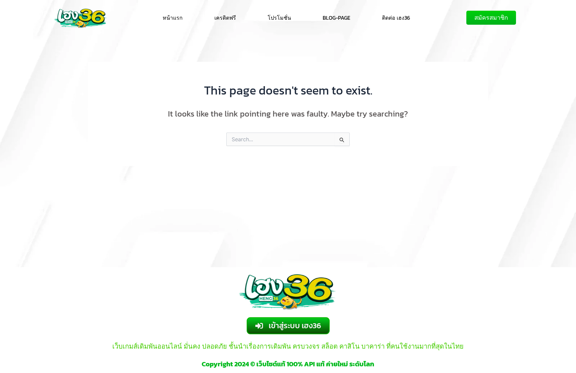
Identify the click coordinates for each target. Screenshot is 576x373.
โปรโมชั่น (279, 18)
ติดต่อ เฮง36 (396, 18)
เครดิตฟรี (225, 18)
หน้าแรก (173, 18)
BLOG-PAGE (336, 18)
